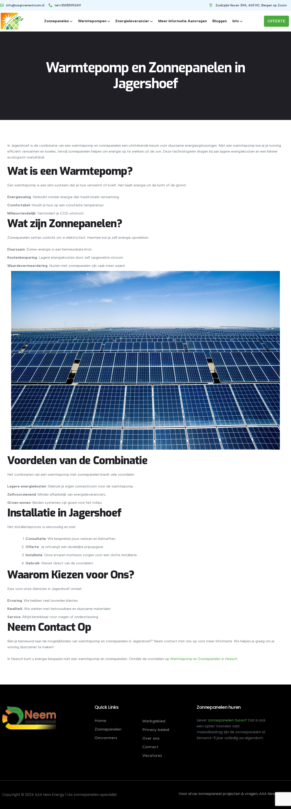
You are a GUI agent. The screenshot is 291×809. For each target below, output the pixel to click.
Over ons (151, 738)
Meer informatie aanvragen (182, 21)
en (194, 659)
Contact (150, 746)
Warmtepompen (92, 21)
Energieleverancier (132, 21)
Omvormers (106, 737)
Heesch (230, 659)
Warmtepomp (181, 659)
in (222, 659)
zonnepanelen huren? (228, 720)
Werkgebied (153, 721)
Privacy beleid (155, 729)
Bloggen (219, 21)
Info (235, 21)
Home (100, 720)
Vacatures (152, 755)
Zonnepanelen (56, 21)
